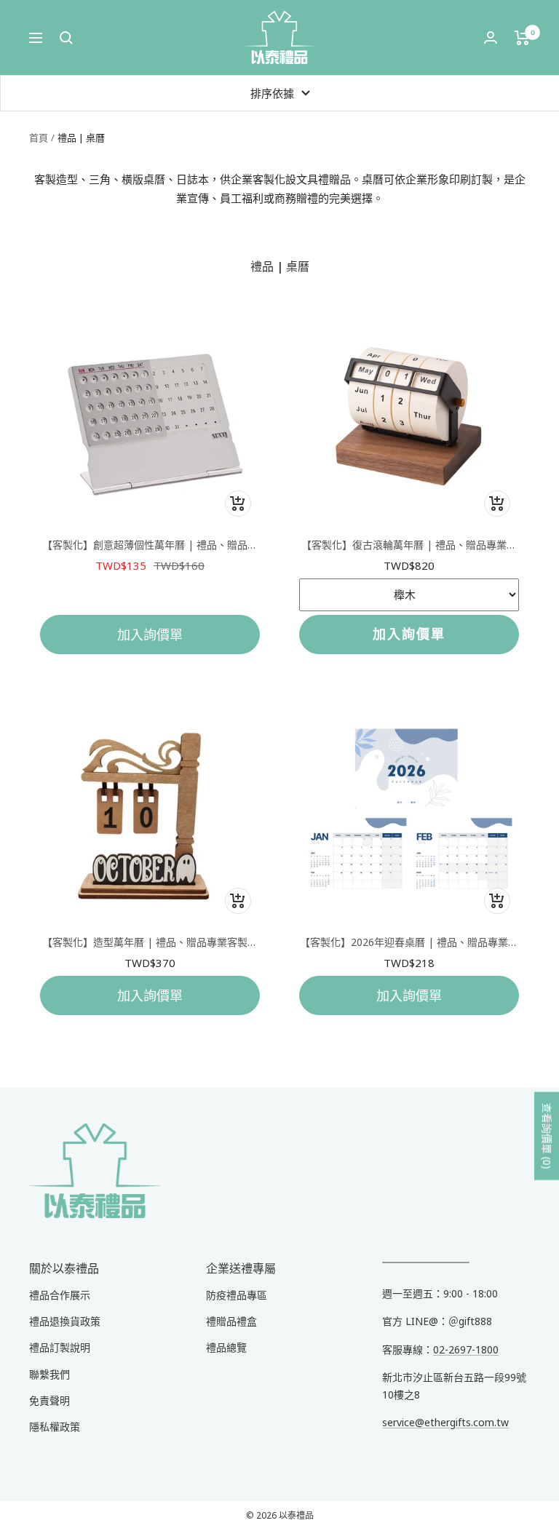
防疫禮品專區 (236, 1295)
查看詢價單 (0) (547, 1135)
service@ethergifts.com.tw (445, 1422)
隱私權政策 (54, 1426)
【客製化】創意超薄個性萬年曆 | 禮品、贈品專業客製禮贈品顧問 (150, 545)
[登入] (490, 37)
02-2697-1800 (466, 1349)
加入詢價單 (150, 634)
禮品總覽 (226, 1347)
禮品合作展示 (59, 1295)
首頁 (38, 137)
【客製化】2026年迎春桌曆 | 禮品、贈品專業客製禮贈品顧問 (409, 942)
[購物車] (522, 38)
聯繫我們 (49, 1374)
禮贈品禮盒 (231, 1321)
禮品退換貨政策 (64, 1321)
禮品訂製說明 (59, 1347)
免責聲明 (49, 1400)
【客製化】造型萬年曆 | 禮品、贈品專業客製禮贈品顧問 (150, 942)
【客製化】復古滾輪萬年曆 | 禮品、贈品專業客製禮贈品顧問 (409, 545)
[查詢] (66, 37)
